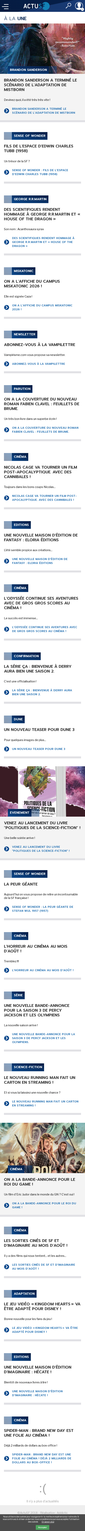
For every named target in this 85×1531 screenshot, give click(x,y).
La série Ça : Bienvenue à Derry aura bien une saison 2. (42, 692)
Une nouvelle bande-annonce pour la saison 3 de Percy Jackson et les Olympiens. (43, 1038)
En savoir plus (48, 1522)
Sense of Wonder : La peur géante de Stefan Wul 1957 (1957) (42, 909)
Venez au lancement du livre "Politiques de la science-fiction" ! (41, 849)
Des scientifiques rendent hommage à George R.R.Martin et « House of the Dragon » (43, 242)
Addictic (62, 1513)
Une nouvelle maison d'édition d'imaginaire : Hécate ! (37, 1393)
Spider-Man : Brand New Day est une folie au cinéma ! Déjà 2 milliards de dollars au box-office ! (41, 1458)
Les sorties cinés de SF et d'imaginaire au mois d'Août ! (43, 1267)
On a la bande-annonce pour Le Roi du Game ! (44, 1205)
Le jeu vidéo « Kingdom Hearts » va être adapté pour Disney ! (45, 1330)
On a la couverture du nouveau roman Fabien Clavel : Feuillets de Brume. (45, 430)
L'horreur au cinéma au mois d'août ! (43, 970)
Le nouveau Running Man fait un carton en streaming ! (45, 1103)
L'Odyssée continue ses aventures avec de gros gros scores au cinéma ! (44, 629)
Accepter (42, 1527)
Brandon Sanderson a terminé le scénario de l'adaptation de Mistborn (43, 111)
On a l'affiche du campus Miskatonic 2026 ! (42, 307)
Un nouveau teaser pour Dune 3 (38, 749)
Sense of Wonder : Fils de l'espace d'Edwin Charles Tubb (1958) (40, 172)
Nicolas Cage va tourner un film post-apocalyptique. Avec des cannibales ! (44, 498)
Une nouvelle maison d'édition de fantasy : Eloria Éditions (40, 561)
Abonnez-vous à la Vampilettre (38, 364)
